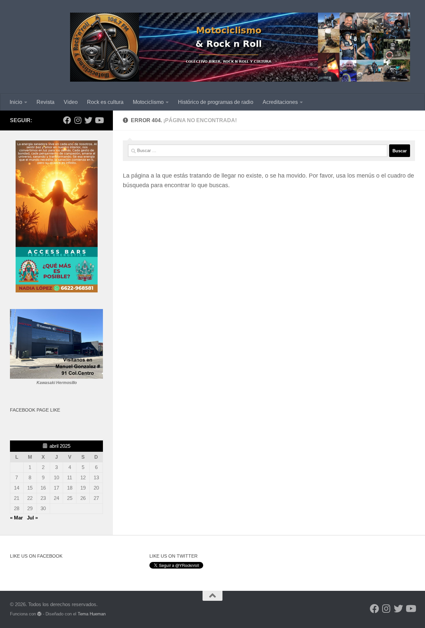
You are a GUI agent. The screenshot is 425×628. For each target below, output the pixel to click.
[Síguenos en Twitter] (88, 120)
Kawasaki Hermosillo (57, 382)
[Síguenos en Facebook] (67, 120)
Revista (45, 102)
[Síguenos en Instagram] (78, 120)
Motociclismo (148, 102)
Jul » (32, 517)
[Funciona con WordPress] (39, 614)
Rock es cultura (105, 102)
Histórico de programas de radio (215, 102)
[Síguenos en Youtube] (99, 120)
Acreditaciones (280, 102)
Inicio (16, 102)
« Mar (16, 517)
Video (71, 102)
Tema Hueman (92, 613)
